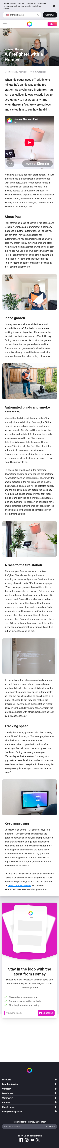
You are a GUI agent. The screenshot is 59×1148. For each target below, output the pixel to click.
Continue (49, 15)
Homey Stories (14, 49)
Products (6, 1079)
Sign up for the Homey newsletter (29, 1122)
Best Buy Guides (10, 1084)
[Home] (29, 24)
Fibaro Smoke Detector (19, 885)
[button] (22, 14)
